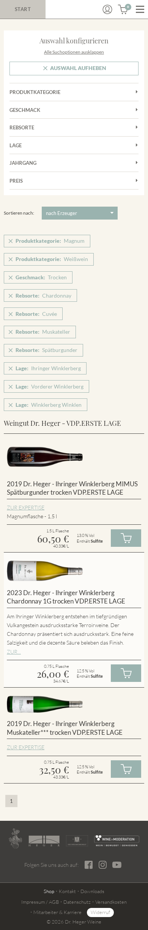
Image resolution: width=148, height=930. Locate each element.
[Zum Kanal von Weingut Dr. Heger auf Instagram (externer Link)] (116, 864)
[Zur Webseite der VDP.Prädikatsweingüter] (77, 840)
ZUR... (14, 651)
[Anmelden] (107, 10)
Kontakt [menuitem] (67, 891)
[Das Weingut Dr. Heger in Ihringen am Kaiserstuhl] (15, 838)
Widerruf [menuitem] (100, 912)
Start (23, 9)
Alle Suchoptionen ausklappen (74, 52)
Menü (140, 10)
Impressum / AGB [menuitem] (40, 902)
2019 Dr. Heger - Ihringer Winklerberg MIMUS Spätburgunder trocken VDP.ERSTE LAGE (72, 488)
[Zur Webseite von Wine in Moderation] (116, 840)
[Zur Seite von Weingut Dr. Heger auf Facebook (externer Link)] (88, 865)
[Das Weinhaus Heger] (44, 841)
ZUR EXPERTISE (25, 507)
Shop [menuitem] (49, 891)
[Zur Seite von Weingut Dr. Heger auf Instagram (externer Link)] (103, 865)
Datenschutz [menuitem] (77, 902)
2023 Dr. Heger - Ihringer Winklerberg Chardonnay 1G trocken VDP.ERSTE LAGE (66, 597)
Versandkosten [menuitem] (111, 902)
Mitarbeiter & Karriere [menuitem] (57, 912)
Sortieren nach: (19, 213)
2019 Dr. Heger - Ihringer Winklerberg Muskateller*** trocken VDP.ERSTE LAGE (65, 728)
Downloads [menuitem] (92, 891)
